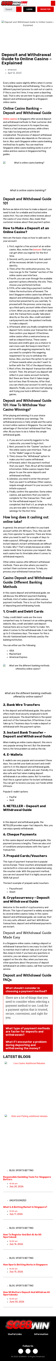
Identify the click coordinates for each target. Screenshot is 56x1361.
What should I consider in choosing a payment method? (26, 989)
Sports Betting (24, 1170)
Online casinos (10, 119)
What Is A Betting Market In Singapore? (25, 1207)
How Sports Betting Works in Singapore (25, 1264)
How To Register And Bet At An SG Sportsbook (22, 1235)
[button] (53, 3)
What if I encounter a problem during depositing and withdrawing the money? (26, 1045)
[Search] (19, 9)
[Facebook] (20, 1351)
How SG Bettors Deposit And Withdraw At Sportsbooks (26, 1293)
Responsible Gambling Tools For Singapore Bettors (27, 1178)
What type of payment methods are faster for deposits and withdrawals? (28, 1031)
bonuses (37, 249)
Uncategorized (17, 1200)
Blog (12, 1170)
